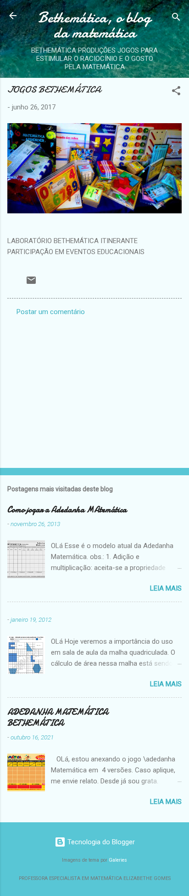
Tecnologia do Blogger (100, 842)
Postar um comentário (51, 312)
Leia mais (166, 588)
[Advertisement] (94, 389)
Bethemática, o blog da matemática (94, 25)
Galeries (118, 860)
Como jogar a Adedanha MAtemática (67, 510)
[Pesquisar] (176, 19)
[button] (176, 92)
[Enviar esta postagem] (31, 283)
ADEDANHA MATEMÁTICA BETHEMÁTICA (57, 717)
